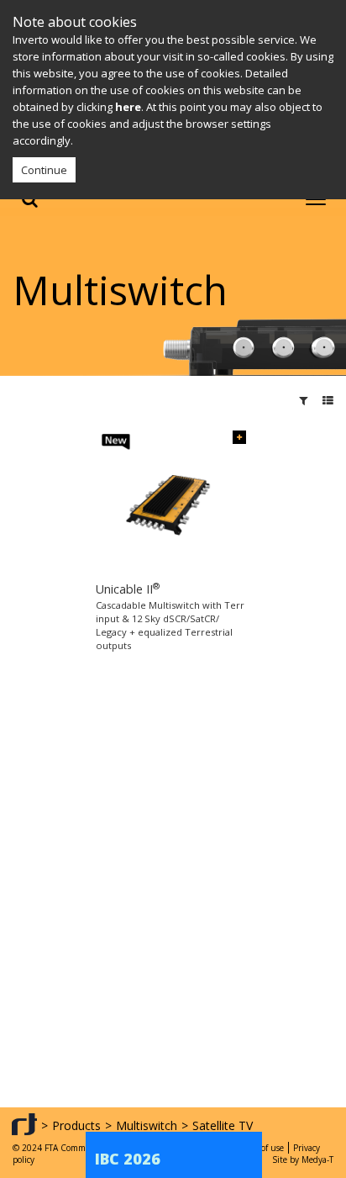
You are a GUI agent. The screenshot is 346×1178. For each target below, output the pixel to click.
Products (76, 1125)
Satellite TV (222, 1125)
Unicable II (128, 589)
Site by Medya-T (302, 1159)
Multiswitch (146, 1125)
